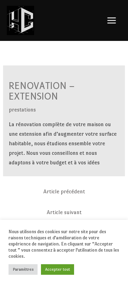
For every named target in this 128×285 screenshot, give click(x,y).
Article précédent (64, 191)
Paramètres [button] (23, 269)
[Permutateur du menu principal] (112, 20)
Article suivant (64, 212)
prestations (22, 109)
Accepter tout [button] (57, 269)
